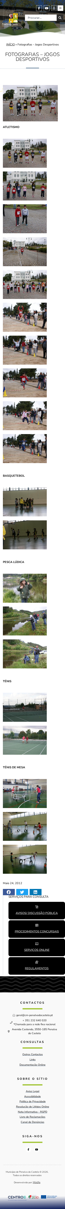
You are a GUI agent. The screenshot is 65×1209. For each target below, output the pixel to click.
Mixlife (36, 1182)
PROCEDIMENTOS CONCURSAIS (37, 932)
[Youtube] (46, 8)
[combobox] (41, 17)
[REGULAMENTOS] (36, 962)
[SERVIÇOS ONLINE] (36, 943)
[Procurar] (60, 17)
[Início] (10, 15)
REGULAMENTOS (37, 968)
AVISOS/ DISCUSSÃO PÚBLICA (37, 913)
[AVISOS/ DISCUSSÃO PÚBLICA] (36, 906)
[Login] (54, 8)
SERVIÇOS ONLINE (36, 950)
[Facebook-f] (39, 8)
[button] (9, 892)
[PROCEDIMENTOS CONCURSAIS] (36, 925)
